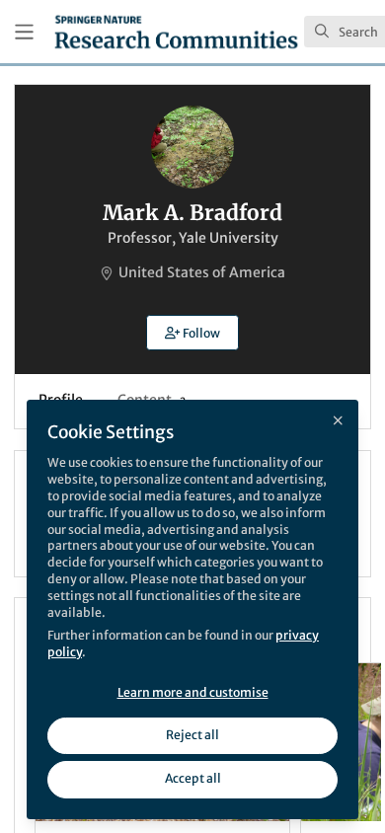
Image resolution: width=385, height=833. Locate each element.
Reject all (192, 734)
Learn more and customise (193, 692)
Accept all (193, 778)
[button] (192, 332)
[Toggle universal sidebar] (24, 32)
